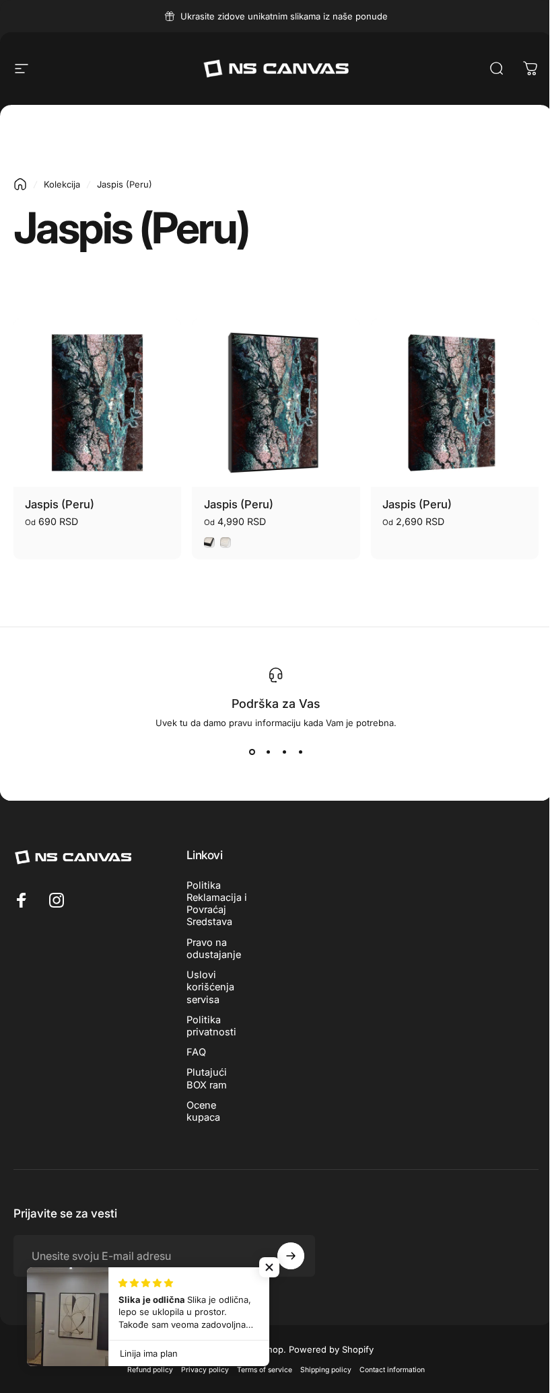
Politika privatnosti (211, 1026)
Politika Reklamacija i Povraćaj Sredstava (216, 903)
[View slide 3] (284, 752)
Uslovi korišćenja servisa (210, 987)
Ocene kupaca (203, 1111)
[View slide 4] (300, 752)
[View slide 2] (268, 752)
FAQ (196, 1052)
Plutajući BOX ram (206, 1078)
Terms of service (264, 1369)
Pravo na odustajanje (213, 949)
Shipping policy (325, 1369)
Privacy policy (205, 1369)
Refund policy (150, 1369)
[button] (269, 1267)
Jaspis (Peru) (59, 504)
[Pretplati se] (290, 1255)
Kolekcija (62, 184)
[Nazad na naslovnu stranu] (20, 184)
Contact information (392, 1369)
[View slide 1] (252, 752)
